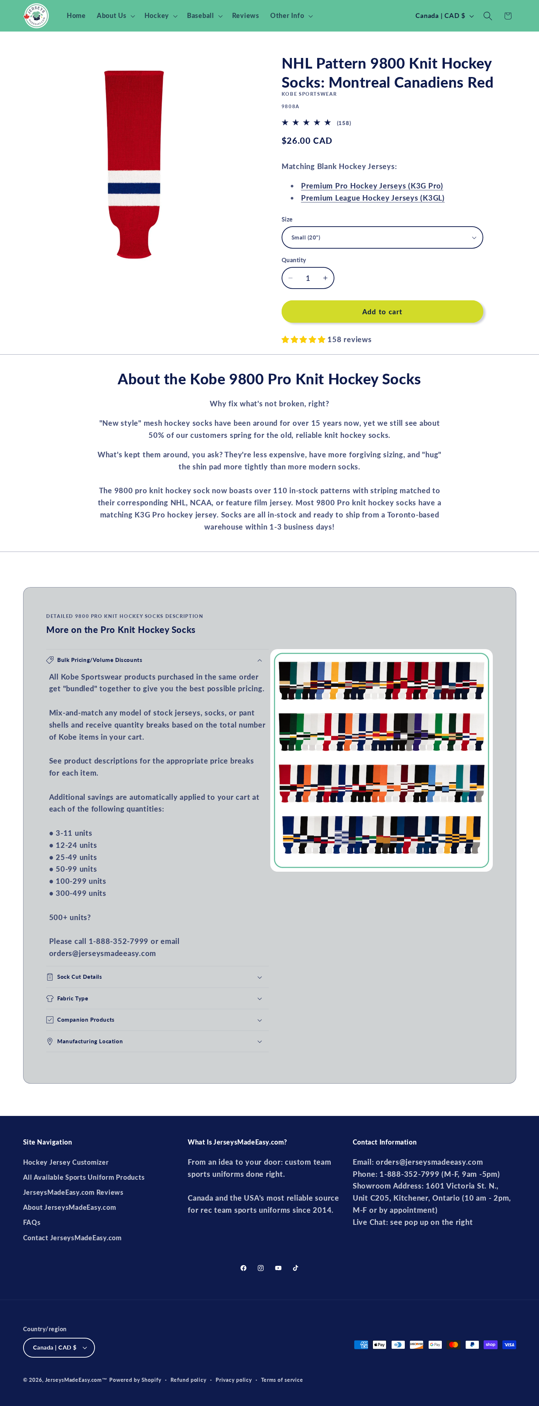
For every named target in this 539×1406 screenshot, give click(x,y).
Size (287, 219)
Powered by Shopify (135, 1380)
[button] (115, 15)
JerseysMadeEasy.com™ (76, 1380)
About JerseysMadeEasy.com (69, 1207)
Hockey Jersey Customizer (66, 1162)
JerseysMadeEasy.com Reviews (73, 1192)
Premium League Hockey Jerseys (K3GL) (373, 197)
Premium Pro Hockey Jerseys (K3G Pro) (372, 185)
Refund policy (188, 1380)
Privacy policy (234, 1380)
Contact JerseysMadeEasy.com (72, 1238)
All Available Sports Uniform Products (84, 1177)
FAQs (32, 1222)
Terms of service (282, 1380)
